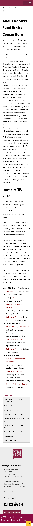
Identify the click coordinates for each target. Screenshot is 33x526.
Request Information (12, 512)
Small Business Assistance (12, 410)
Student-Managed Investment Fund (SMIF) (16, 420)
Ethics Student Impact (11, 440)
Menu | (28, 3)
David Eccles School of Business (15, 360)
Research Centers (14, 8)
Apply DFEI (8, 395)
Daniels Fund (12, 291)
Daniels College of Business (17, 384)
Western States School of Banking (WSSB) (15, 426)
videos (13, 298)
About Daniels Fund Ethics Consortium (13, 401)
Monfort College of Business (17, 327)
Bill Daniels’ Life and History (13, 406)
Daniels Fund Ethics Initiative (13, 414)
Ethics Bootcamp (9, 436)
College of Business (14, 349)
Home (5, 8)
